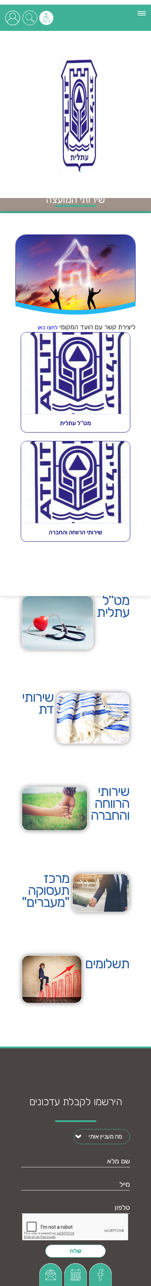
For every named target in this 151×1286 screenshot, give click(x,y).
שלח (75, 1250)
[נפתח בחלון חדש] (50, 1274)
